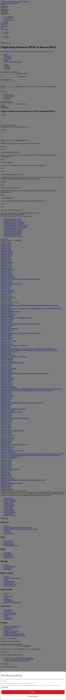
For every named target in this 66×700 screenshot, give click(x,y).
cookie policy (4, 687)
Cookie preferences (33, 696)
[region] (33, 685)
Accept (33, 692)
